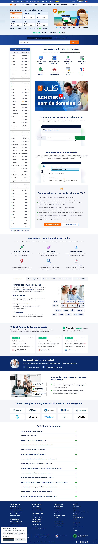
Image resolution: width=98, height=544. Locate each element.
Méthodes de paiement (78, 517)
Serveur (44, 4)
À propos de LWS (77, 506)
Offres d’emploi (76, 513)
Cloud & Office (74, 4)
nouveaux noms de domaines (25, 289)
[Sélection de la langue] (86, 1)
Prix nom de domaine (36, 508)
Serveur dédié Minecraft (59, 515)
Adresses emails (35, 527)
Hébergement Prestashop (15, 523)
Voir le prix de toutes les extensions (20, 230)
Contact (74, 1)
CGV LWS (75, 508)
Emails (49, 4)
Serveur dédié (57, 508)
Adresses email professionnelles (39, 528)
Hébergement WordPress (15, 508)
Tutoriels (75, 530)
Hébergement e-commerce (16, 525)
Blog (74, 528)
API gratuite (82, 386)
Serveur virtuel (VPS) (58, 506)
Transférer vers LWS (70, 224)
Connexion (80, 1)
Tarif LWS (75, 519)
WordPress (37, 4)
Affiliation (75, 515)
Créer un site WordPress (37, 517)
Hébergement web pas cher (16, 512)
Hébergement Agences (15, 515)
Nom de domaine (36, 506)
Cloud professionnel (58, 527)
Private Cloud (57, 512)
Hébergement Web (14, 506)
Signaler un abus (76, 510)
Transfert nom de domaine (38, 510)
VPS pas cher (57, 513)
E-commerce (64, 4)
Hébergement (29, 4)
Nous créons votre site (37, 519)
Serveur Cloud (57, 510)
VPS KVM (56, 517)
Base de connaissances (78, 527)
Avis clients (51, 1)
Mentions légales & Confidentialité (80, 512)
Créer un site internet (36, 515)
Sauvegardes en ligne (59, 523)
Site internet (56, 4)
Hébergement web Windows (16, 510)
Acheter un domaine (52, 224)
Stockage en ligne (58, 525)
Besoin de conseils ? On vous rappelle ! (70, 52)
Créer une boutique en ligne (16, 521)
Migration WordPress (36, 521)
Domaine (21, 4)
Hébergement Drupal (14, 513)
